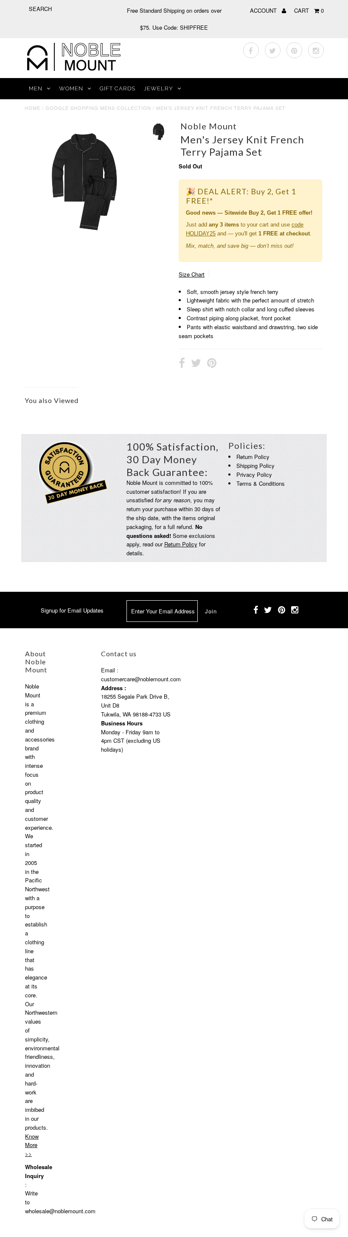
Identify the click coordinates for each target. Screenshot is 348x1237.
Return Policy (180, 544)
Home (32, 107)
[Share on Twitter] (196, 364)
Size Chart (192, 274)
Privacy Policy (254, 474)
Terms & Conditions (260, 483)
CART (309, 10)
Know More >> (32, 1145)
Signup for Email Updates (72, 610)
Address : (113, 688)
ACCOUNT (264, 10)
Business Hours (122, 723)
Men (35, 88)
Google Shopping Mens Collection (98, 107)
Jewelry (158, 88)
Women (71, 88)
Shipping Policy (255, 466)
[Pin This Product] (211, 364)
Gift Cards (117, 88)
